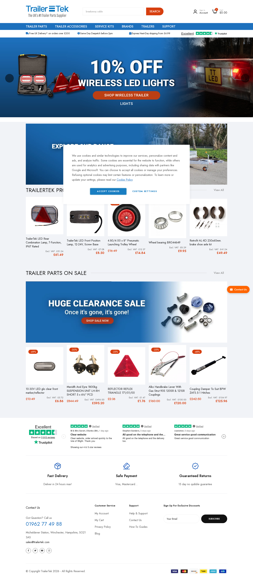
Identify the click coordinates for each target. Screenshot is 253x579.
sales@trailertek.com (37, 542)
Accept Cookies (108, 191)
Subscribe (214, 518)
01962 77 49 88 (44, 524)
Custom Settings (144, 191)
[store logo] (47, 11)
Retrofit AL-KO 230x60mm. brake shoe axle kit (206, 242)
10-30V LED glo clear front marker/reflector (42, 391)
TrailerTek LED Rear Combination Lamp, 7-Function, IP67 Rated (43, 242)
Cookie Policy (125, 180)
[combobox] (113, 11)
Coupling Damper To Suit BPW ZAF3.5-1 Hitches (208, 391)
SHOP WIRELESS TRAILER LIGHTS (126, 96)
